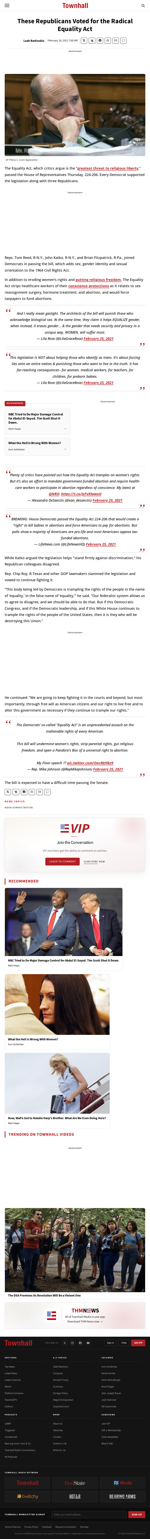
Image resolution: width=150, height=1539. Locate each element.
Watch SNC (107, 1443)
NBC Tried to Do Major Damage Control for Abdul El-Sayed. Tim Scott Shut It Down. (63, 960)
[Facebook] (80, 1343)
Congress (58, 1373)
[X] (65, 1343)
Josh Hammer (109, 1400)
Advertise (58, 1430)
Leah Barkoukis (33, 41)
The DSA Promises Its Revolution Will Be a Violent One (44, 1295)
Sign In (110, 1342)
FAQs (124, 1342)
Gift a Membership (111, 1430)
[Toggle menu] (7, 5)
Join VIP (138, 1342)
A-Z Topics (60, 1357)
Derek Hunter (108, 1373)
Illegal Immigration (63, 1400)
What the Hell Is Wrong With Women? (33, 1039)
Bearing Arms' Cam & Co (18, 1443)
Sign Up (137, 1514)
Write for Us (59, 1450)
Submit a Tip (60, 1443)
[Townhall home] (18, 1343)
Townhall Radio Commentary (20, 1450)
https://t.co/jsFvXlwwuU (81, 493)
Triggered (10, 1430)
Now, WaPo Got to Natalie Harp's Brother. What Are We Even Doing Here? (57, 1118)
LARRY (8, 1423)
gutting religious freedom (98, 279)
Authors (9, 1406)
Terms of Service (13, 1527)
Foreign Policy (60, 1393)
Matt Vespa (14, 965)
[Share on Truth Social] (92, 41)
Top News (10, 1366)
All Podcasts (11, 1457)
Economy (58, 1386)
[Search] (143, 5)
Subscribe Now (94, 861)
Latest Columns (13, 1380)
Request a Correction (65, 1527)
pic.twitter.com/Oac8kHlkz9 (90, 763)
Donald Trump (60, 1380)
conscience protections (88, 285)
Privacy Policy (31, 1527)
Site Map (84, 1527)
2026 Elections (60, 1366)
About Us (57, 1423)
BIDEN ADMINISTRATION (19, 807)
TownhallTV (11, 1400)
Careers (57, 1437)
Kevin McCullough (111, 1380)
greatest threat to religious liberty (107, 168)
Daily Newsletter (110, 1437)
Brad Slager (108, 1386)
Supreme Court (61, 1406)
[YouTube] (88, 1343)
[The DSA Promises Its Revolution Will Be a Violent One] (75, 1250)
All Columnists (109, 1406)
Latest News (11, 1373)
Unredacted (11, 1437)
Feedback (47, 1527)
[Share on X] (84, 41)
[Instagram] (72, 1343)
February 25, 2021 (98, 338)
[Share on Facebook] (100, 41)
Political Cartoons (14, 1393)
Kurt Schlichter (16, 1044)
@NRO (54, 493)
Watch (8, 1386)
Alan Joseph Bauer (111, 1393)
